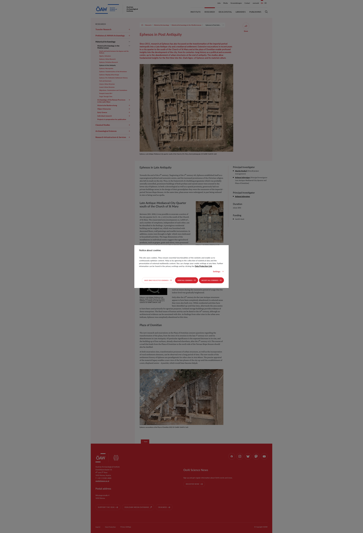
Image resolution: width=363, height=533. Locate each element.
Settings (216, 271)
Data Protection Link (203, 266)
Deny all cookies (185, 280)
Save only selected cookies (156, 280)
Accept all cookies (209, 280)
